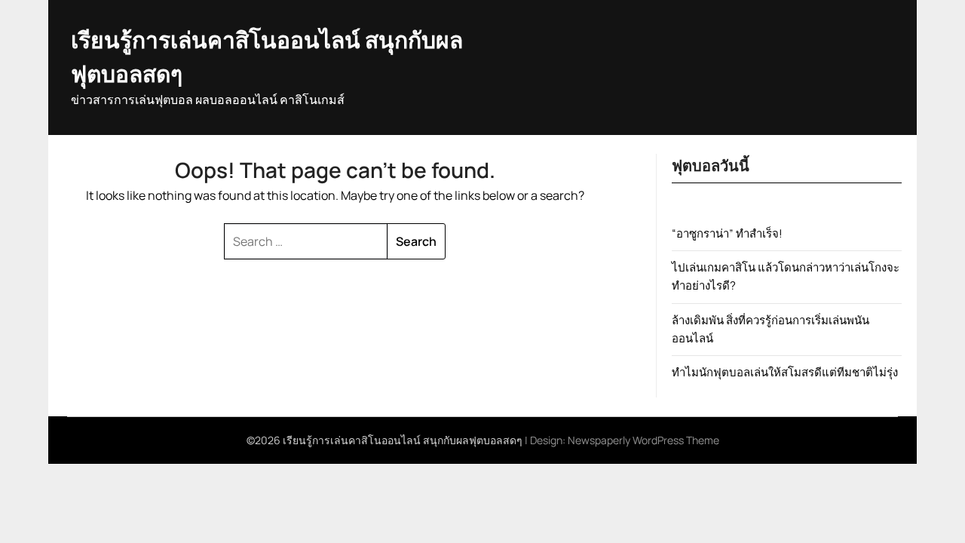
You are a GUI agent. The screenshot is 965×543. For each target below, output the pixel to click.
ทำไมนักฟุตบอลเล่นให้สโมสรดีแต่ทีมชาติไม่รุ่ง (785, 372)
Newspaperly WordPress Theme (643, 440)
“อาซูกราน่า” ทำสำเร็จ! (727, 233)
